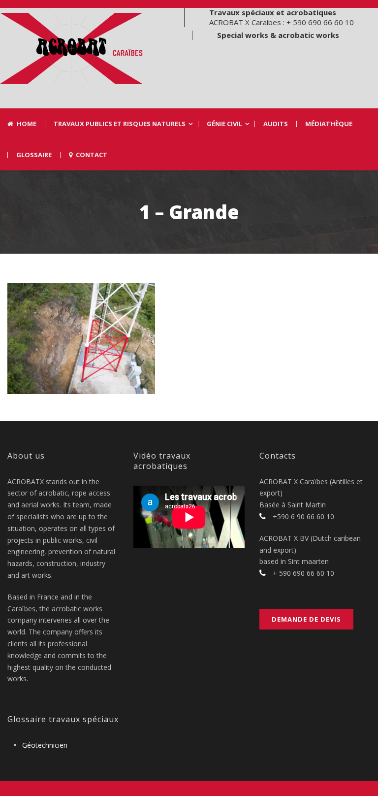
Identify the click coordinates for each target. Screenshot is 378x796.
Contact (91, 155)
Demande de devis (306, 619)
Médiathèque (328, 124)
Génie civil (224, 124)
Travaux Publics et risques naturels (120, 124)
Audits (275, 124)
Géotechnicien (44, 745)
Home (26, 124)
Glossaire (34, 155)
